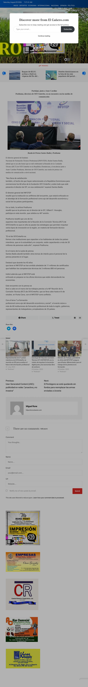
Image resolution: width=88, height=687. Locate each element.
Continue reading (44, 36)
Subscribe (68, 29)
